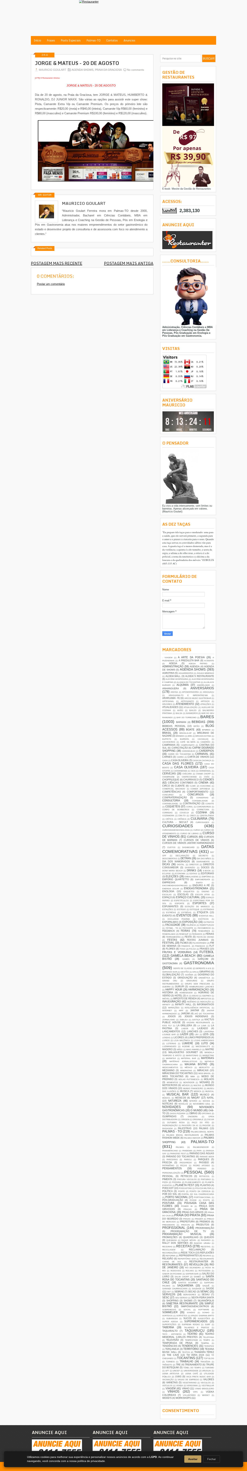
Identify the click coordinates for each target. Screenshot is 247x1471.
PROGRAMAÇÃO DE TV (188, 1231)
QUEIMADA (171, 1240)
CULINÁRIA (199, 818)
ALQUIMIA (183, 684)
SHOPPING (172, 1300)
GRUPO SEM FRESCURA (197, 984)
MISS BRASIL (204, 1073)
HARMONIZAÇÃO (198, 989)
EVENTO (167, 915)
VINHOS (173, 1391)
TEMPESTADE (191, 1340)
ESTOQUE (194, 909)
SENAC (204, 1291)
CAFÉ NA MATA (188, 742)
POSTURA (168, 1203)
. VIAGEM (167, 657)
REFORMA (170, 1256)
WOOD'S (167, 1398)
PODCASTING (185, 1188)
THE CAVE (173, 1355)
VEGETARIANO (190, 1383)
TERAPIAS (209, 1346)
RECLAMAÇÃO (197, 1249)
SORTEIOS (167, 1316)
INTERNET (167, 1011)
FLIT (211, 946)
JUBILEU (183, 1020)
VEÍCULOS (167, 1385)
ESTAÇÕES (167, 909)
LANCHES (192, 1031)
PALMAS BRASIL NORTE (202, 1132)
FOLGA (192, 949)
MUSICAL (209, 1091)
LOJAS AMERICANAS (204, 1040)
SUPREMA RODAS (191, 1324)
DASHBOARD (188, 847)
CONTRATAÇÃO (191, 803)
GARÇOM (203, 959)
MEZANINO (168, 1070)
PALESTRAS (184, 1128)
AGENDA (195, 666)
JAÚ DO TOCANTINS (204, 1014)
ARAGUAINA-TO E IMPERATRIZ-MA (188, 695)
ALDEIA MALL (173, 676)
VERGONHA (192, 1385)
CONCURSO (167, 795)
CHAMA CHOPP (203, 774)
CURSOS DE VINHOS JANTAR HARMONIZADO (188, 843)
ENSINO (205, 891)
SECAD (192, 1291)
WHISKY (206, 1395)
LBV (197, 1034)
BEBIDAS (198, 722)
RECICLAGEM (168, 1250)
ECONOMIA (180, 874)
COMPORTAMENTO (197, 791)
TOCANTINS (186, 1358)
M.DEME (186, 1046)
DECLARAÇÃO (182, 856)
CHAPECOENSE (189, 777)
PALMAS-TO (202, 1141)
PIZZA (165, 1182)
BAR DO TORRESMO (186, 717)
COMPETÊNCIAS (171, 791)
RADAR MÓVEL (188, 1240)
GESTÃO (185, 972)
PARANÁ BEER (207, 1157)
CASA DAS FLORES (178, 763)
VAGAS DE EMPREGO (188, 1380)
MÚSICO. (166, 1098)
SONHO (205, 1312)
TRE (178, 1364)
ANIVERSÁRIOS (202, 688)
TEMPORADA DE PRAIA (177, 1343)
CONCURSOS (196, 794)
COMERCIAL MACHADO (173, 789)
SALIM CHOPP (182, 1277)
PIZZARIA (176, 1182)
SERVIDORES (189, 1295)
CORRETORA (203, 810)
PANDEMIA (187, 1151)
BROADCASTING (203, 736)
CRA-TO (182, 816)
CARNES (167, 757)
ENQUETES (189, 891)
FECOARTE (188, 928)
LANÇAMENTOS (171, 1031)
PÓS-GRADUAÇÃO (172, 1200)
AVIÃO (180, 710)
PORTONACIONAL (202, 1197)
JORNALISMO (168, 1020)
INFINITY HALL (183, 1004)
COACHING (205, 786)
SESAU (206, 1294)
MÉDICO (188, 1067)
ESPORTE (179, 903)
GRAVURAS (191, 981)
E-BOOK (207, 871)
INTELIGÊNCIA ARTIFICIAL (197, 1008)
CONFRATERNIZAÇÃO (174, 797)
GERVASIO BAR (169, 972)
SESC (165, 1297)
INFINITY (166, 1005)
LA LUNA (201, 1026)
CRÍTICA (169, 819)
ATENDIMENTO (185, 704)
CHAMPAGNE (168, 777)
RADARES (206, 1240)
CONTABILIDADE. (170, 804)
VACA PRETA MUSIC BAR (198, 1377)
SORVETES (181, 1316)
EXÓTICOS (203, 919)
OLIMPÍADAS (169, 1116)
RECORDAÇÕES (170, 1253)
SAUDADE (196, 1289)
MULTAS (197, 1085)
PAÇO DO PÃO (200, 1122)
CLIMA (193, 786)
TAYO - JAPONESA (172, 1334)
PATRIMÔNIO (168, 1165)
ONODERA (193, 1116)
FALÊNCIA (191, 925)
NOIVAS (206, 1101)
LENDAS (166, 1037)
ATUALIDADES (170, 707)
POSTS (206, 1200)
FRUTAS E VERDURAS (177, 952)
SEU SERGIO (181, 1298)
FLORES (170, 948)
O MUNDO (196, 1110)
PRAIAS (186, 1219)
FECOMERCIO (204, 928)
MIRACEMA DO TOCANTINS (177, 1073)
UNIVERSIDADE (191, 1371)
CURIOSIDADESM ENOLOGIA (176, 830)
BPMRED (206, 730)
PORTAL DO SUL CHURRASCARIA (198, 1194)
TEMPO (206, 1340)
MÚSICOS (180, 1097)
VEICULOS (206, 1383)
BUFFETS (166, 739)
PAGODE (206, 1125)
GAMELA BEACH (183, 955)
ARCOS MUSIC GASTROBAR (197, 698)
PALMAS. (180, 1147)
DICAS (166, 864)
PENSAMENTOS (172, 1168)
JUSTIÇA (196, 1020)
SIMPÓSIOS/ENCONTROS (195, 1306)
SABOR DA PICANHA (172, 1274)
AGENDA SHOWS (82, 69)
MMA (192, 1076)
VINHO (185, 1388)
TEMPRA (205, 1343)
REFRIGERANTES (189, 1255)
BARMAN (181, 722)
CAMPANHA (168, 745)
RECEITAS (184, 1246)
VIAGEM (171, 1388)
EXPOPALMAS (170, 922)
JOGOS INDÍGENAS (196, 1016)
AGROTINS (168, 673)
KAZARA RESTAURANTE (198, 1022)
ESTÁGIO (181, 909)
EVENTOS (183, 915)
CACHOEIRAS (168, 742)
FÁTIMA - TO (172, 928)
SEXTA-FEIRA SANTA (202, 1297)
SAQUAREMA (185, 1285)
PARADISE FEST (178, 1153)
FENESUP (183, 934)
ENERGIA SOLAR (170, 889)
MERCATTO (204, 1067)
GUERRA (166, 987)
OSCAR (210, 1119)
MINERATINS (186, 1070)
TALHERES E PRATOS (196, 1327)
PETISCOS (186, 1176)
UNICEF (176, 1371)
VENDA (179, 1385)
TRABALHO (186, 1361)
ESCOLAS (183, 894)
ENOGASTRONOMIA (196, 888)
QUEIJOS (209, 1237)
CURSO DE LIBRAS (189, 833)
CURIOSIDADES (177, 826)
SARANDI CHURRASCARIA (175, 1289)
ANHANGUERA (170, 688)
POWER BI (187, 1206)
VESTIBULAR (208, 1385)
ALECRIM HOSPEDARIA (177, 679)
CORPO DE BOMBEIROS (175, 810)
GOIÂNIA (189, 975)
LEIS (206, 1034)
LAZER (184, 1034)
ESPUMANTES (170, 906)
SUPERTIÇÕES (169, 1324)
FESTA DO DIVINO (205, 937)
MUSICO (204, 1094)
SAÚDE (210, 1288)
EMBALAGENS (191, 877)
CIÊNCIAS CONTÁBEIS (180, 782)
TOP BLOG (209, 1358)
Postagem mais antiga (128, 263)
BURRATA (184, 739)
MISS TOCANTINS (172, 1076)
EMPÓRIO (206, 877)
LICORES (179, 1037)
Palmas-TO (93, 40)
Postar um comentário (51, 284)
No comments (135, 69)
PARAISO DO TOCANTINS (180, 1156)
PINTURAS (206, 1179)
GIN (194, 972)
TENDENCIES (190, 1345)
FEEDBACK (168, 931)
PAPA (199, 1151)
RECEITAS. (206, 1247)
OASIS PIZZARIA (178, 1113)
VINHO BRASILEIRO (204, 1389)
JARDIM (185, 1013)
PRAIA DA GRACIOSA (108, 69)
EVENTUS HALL (206, 916)
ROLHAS (190, 1271)
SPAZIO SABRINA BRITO (202, 1316)
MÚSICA (197, 1091)
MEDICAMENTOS (170, 1067)
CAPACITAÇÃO (180, 747)
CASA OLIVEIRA (180, 760)
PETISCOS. (204, 1176)
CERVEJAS (169, 773)
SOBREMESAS (169, 1310)
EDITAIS (193, 874)
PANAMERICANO (170, 1151)
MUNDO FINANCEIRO (193, 1088)
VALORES (208, 1379)
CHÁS (206, 777)
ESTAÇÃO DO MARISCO (197, 906)
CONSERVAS (202, 798)
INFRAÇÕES (173, 1008)
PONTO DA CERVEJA (200, 1191)
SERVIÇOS (168, 1294)
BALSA (179, 713)
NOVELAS (183, 1104)
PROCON (185, 1225)
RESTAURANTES (172, 1264)
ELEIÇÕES (172, 876)
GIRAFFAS (205, 971)
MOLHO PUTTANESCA (189, 1079)
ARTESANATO (187, 701)
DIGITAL (180, 864)
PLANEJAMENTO (193, 1182)
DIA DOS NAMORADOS (176, 861)
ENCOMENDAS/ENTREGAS (175, 885)
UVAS (178, 1376)
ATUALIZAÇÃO (190, 707)
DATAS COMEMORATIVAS (188, 849)
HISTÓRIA (167, 992)
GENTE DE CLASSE (182, 968)
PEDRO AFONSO (201, 1165)
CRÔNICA (182, 819)
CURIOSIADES (202, 822)
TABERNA (168, 1327)
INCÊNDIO (191, 1002)
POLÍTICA (167, 1191)
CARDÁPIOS (206, 750)
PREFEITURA (187, 1221)
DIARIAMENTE (203, 862)
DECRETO (203, 856)
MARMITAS (171, 1058)
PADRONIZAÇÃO (170, 1125)
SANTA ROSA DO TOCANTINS (188, 1278)
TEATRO (192, 1333)
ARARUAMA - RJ (171, 698)
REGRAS (207, 1256)
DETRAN (186, 858)
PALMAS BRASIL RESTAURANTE (182, 1135)
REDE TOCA (188, 1252)
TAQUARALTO (170, 1331)
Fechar (211, 1459)
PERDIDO (201, 1169)
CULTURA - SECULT (175, 822)
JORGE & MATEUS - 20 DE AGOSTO (77, 63)
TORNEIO (170, 1362)
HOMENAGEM (185, 993)
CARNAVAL (201, 753)
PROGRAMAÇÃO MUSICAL (182, 1234)
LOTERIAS (171, 1043)
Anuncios (129, 40)
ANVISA (174, 692)
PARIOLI (188, 1159)
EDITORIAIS (207, 873)
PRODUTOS (202, 1224)
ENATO (199, 883)
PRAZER (199, 1219)
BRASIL (166, 732)
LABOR (184, 1028)
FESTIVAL (168, 942)
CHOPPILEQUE (170, 779)
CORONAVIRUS (204, 807)
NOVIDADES (171, 1107)
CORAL (189, 807)
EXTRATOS (209, 922)
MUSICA (184, 1091)
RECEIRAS (167, 1247)
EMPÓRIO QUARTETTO (175, 879)
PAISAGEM (167, 1128)
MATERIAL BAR (188, 1058)
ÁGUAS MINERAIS (205, 673)
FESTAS (172, 939)
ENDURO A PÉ (201, 885)
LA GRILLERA (184, 1025)
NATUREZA (174, 1100)
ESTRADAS (208, 909)
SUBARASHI (172, 1318)
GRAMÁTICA (204, 978)
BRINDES (180, 736)
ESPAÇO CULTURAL (188, 897)
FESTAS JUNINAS (197, 940)
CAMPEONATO (188, 745)
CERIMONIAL (205, 771)
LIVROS (166, 1040)
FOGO (182, 949)
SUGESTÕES (204, 1318)
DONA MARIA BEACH (172, 871)
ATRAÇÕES (205, 704)
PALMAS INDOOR (192, 1138)
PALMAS (203, 1128)
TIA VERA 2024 (195, 1355)
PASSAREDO (186, 1163)
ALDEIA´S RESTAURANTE (199, 676)
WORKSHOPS (183, 1398)
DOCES (205, 867)
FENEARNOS (204, 931)
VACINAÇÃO (168, 1380)
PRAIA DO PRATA (187, 1215)
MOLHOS (209, 1079)
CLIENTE (180, 785)
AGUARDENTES (185, 673)
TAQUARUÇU (195, 1330)
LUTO (204, 1043)
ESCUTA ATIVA (202, 895)
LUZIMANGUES (169, 1046)
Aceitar (192, 1459)
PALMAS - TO (172, 1131)
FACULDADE (172, 924)
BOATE (190, 729)
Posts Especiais (71, 40)
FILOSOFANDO (199, 943)
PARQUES (203, 1159)
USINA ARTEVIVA (170, 1374)
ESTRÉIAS (171, 912)
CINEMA (203, 782)
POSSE (193, 1200)
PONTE (181, 1191)
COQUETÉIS (172, 806)
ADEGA (173, 663)
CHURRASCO (191, 779)
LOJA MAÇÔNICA (182, 1040)
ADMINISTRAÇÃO (172, 666)
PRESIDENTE (168, 1225)
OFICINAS (206, 1113)
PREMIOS (205, 1221)
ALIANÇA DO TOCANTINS (188, 682)
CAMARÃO (205, 742)
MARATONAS (192, 1055)
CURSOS (192, 836)
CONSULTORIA (171, 800)
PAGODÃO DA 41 (190, 1125)
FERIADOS (197, 934)
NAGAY (195, 1097)
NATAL (210, 1097)
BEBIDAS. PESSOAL (174, 726)
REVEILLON (196, 1264)
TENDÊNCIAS (169, 1346)
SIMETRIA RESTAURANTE (182, 1303)
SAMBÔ (197, 1277)
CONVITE (209, 804)
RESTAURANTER (198, 1261)
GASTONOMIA (170, 963)
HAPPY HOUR (173, 989)
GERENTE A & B (203, 968)
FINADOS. (186, 946)
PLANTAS (205, 1185)
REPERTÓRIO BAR (187, 1259)
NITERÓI (193, 1101)
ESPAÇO (167, 897)
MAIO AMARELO (193, 1049)
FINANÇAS (200, 946)
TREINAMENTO (193, 1364)
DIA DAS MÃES (204, 858)
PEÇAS (183, 1165)
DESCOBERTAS (169, 858)
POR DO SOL (169, 1194)
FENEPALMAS (168, 934)
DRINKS (191, 870)
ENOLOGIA (168, 891)
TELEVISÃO (172, 1340)
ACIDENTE (209, 661)
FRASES (204, 948)
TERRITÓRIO (191, 1348)
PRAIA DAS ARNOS (192, 1212)
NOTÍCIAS (167, 1103)
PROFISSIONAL (173, 1227)
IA (187, 996)
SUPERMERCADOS (195, 1321)
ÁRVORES (167, 704)
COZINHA (201, 812)
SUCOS (187, 1318)
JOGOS (172, 1016)
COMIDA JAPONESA (200, 789)
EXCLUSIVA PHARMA (179, 919)
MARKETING (208, 1055)
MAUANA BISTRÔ (196, 1064)
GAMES (185, 959)
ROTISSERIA (205, 1271)
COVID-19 (184, 813)
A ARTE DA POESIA (191, 657)
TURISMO (209, 1368)
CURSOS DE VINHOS (196, 840)
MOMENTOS (172, 1082)
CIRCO (166, 785)
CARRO (180, 757)
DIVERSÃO (190, 868)
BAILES (192, 710)
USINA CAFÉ (191, 1374)
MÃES (180, 1049)
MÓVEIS (186, 1085)
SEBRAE (179, 1291)
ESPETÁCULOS (181, 900)
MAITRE (209, 1049)
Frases (51, 40)
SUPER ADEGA (170, 1322)
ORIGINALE (198, 1119)
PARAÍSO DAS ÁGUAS (201, 1153)
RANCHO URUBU (202, 1243)
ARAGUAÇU (208, 692)
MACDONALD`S (203, 1046)
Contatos (112, 40)
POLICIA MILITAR (203, 1188)
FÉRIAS (210, 934)
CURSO (196, 830)
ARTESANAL (168, 701)
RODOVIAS (176, 1271)
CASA (165, 760)
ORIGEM (185, 1119)
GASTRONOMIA (199, 963)
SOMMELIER (170, 1312)
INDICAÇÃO (205, 1002)
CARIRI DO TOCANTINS (179, 754)
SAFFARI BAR (192, 1274)
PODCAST (167, 1188)
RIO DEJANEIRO (193, 1268)
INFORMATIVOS (205, 1004)
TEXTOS (186, 1352)
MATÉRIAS (207, 1058)
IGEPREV (206, 996)
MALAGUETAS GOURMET (183, 1052)
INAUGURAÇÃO (171, 1001)
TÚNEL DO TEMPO (192, 1368)
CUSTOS (171, 847)
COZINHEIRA (168, 816)
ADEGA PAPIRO (198, 663)
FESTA (188, 937)
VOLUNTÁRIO (189, 1395)
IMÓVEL (166, 999)
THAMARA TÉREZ (204, 1352)
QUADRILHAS (190, 1237)
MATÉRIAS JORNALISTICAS (183, 1061)
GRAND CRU (169, 981)
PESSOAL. (168, 1176)
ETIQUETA (202, 912)
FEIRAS (185, 930)
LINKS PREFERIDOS (199, 1037)
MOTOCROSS (169, 1085)
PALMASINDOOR (201, 1147)
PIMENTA (167, 1179)
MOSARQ (205, 1082)
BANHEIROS (192, 713)
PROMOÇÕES (170, 1237)
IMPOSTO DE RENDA (184, 998)
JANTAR (194, 1010)
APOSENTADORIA (190, 692)
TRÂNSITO (167, 1365)
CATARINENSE (180, 771)
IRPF (181, 1011)
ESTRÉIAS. (186, 912)
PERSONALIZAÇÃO (171, 1173)
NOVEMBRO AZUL (202, 1104)
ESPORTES (199, 903)
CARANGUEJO (188, 751)
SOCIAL (187, 1310)
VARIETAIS (172, 1382)
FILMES (184, 942)
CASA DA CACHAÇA (202, 760)
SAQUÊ (205, 1286)
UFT (167, 1371)
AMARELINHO (203, 685)
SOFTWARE (203, 1310)
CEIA (193, 771)
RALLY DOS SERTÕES (175, 1243)
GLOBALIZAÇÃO (171, 974)
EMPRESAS (168, 882)
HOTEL (178, 995)
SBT (169, 1292)
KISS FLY (167, 1026)
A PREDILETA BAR (189, 660)
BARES (207, 716)
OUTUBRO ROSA (176, 1122)
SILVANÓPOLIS (206, 1300)
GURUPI (179, 986)
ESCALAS (167, 895)
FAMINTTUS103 (207, 925)
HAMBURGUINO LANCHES (201, 987)
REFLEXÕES (207, 1252)
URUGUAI (206, 1371)
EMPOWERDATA (202, 879)
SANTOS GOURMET (188, 1283)
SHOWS (188, 1300)
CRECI (193, 816)
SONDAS (191, 1312)
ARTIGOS (205, 701)
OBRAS (193, 1113)
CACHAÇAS (203, 739)
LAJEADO (202, 1028)
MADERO (167, 1049)
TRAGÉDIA (205, 1362)
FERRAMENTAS (173, 937)
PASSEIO (204, 1162)
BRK (190, 736)
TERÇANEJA (172, 1349)
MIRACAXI (202, 1070)
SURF (207, 1324)
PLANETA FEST (184, 1185)
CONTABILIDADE (200, 801)
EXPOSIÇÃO (189, 921)
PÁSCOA (167, 1162)
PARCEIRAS (172, 1159)
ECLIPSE (166, 874)
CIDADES (208, 779)
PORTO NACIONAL (176, 1197)
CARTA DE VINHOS (198, 757)
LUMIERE (187, 1043)
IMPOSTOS (206, 999)
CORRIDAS (167, 813)
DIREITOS (194, 864)
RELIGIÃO (167, 1258)
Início (37, 40)
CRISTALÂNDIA (207, 816)
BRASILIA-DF (185, 733)
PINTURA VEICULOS (186, 1179)
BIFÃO (197, 726)
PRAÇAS (188, 1209)
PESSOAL (193, 1172)
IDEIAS (195, 996)
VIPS (195, 1392)
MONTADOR (188, 1082)
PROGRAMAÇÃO (204, 1228)
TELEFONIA (208, 1337)
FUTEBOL (207, 952)
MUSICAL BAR (178, 1094)
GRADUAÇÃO (185, 977)
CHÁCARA (187, 774)
